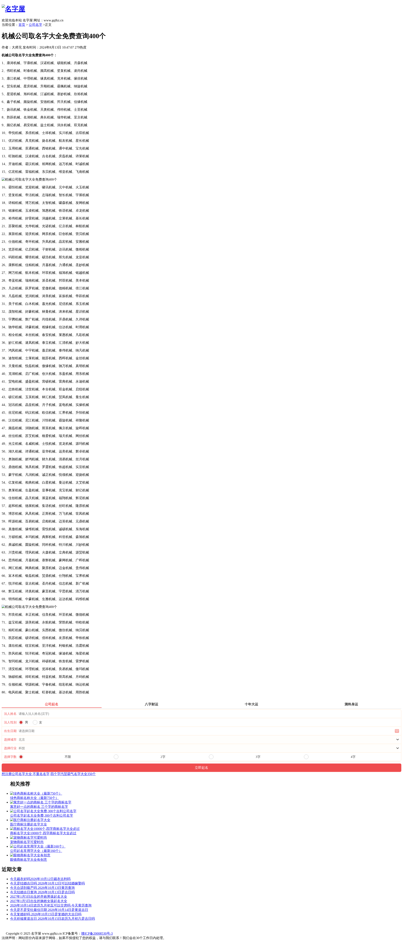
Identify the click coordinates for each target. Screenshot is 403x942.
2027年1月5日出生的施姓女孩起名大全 (38, 901)
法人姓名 (10, 713)
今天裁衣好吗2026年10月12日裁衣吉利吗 (40, 879)
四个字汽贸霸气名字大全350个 (73, 774)
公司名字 (35, 24)
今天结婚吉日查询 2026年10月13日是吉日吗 (42, 892)
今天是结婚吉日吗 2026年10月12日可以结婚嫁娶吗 (47, 883)
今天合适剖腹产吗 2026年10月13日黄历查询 (42, 888)
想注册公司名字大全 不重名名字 (26, 774)
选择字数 (10, 756)
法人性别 (10, 722)
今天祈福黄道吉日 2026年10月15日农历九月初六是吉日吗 (52, 918)
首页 (21, 24)
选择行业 (10, 748)
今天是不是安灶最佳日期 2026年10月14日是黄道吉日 (49, 910)
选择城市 (10, 739)
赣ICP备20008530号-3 (97, 933)
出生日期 (10, 731)
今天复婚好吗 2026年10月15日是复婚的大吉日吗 (45, 914)
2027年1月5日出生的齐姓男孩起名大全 (38, 896)
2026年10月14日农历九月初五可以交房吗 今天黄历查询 (51, 905)
